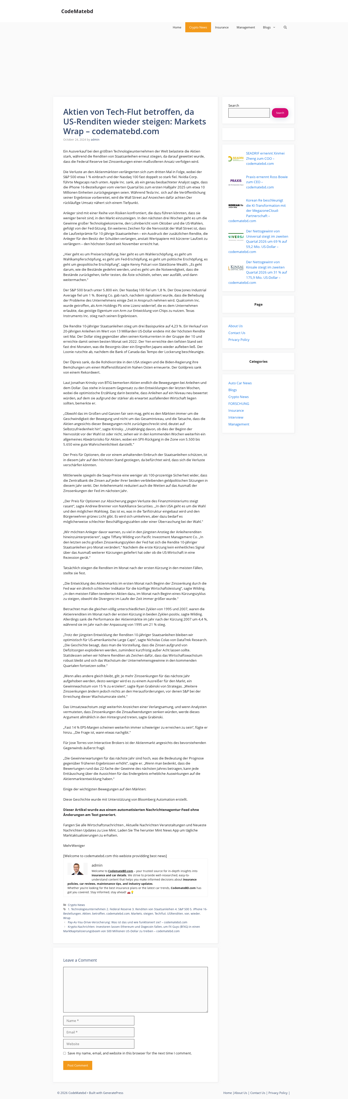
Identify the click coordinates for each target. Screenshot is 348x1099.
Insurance (222, 27)
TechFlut (160, 913)
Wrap (66, 918)
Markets (136, 913)
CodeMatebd (77, 11)
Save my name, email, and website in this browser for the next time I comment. (130, 1053)
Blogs (267, 27)
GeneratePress (113, 1093)
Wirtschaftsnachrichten (105, 825)
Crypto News (198, 27)
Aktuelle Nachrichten (143, 825)
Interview (235, 417)
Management (246, 27)
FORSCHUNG (238, 403)
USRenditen (175, 913)
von (186, 913)
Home (177, 27)
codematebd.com (118, 913)
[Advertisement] (174, 62)
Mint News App (167, 830)
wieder (195, 913)
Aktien (86, 913)
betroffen (98, 913)
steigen (148, 913)
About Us (235, 326)
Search (233, 105)
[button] (285, 27)
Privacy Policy (239, 339)
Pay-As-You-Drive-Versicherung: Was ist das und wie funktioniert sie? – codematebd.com (127, 922)
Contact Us (236, 332)
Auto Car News (240, 383)
